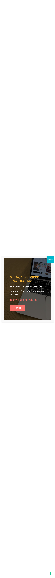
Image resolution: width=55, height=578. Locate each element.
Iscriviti (17, 308)
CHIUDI (50, 259)
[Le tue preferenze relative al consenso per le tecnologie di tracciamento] (50, 573)
